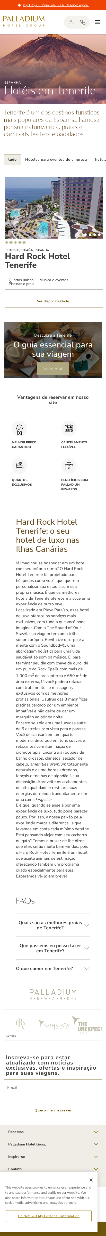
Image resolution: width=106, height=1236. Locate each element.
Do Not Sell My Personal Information (49, 1216)
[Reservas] (83, 22)
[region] (49, 1202)
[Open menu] (98, 22)
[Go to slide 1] (81, 234)
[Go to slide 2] (85, 234)
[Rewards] (71, 22)
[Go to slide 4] (94, 234)
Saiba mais (53, 369)
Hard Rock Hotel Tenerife (37, 261)
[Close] (91, 1180)
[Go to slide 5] (99, 234)
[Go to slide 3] (90, 234)
